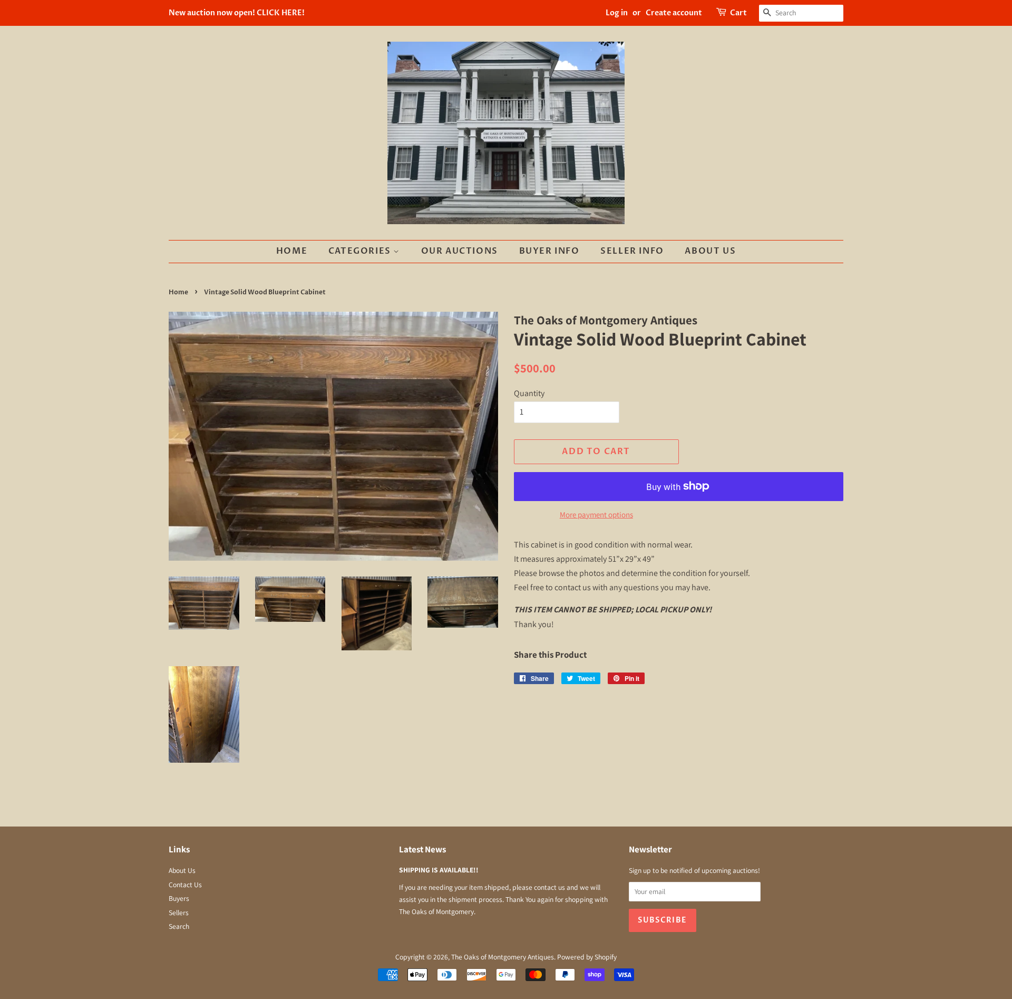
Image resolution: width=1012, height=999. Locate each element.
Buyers (179, 898)
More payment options (596, 515)
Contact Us (185, 884)
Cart (738, 13)
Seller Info (632, 251)
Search (179, 926)
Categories (361, 251)
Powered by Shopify (587, 957)
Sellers (179, 912)
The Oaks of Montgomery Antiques (502, 957)
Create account (674, 13)
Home (291, 251)
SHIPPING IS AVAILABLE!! (439, 870)
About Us (710, 251)
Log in (617, 13)
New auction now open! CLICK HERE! (237, 13)
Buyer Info (549, 251)
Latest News (422, 849)
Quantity (529, 393)
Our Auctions (459, 251)
